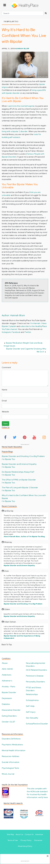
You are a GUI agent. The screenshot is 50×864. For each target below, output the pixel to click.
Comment (6, 367)
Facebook (16, 332)
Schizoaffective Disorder (37, 723)
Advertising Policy (25, 846)
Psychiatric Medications (12, 744)
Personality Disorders (35, 681)
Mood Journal (8, 774)
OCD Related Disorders (36, 670)
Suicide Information (10, 762)
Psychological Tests (10, 768)
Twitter (28, 332)
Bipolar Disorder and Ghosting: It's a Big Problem (23, 456)
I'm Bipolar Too (8, 459)
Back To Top (7, 644)
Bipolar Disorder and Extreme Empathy (19, 464)
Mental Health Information (13, 750)
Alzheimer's (7, 680)
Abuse (5, 663)
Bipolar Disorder (9, 692)
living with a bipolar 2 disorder (15, 131)
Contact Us (29, 834)
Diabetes (6, 704)
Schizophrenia (32, 700)
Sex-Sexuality (32, 718)
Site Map (10, 834)
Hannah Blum (22, 49)
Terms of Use (13, 840)
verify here (43, 797)
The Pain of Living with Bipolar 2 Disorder (20, 487)
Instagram (6, 332)
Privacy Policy (26, 840)
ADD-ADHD (7, 669)
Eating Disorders (9, 716)
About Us (19, 834)
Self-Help (30, 706)
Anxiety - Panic (8, 686)
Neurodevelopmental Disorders (35, 664)
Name (4, 389)
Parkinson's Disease (35, 676)
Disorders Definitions (11, 738)
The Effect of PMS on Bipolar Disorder (19, 479)
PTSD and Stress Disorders (33, 689)
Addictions (6, 675)
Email (4, 400)
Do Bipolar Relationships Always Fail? (18, 472)
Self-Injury (30, 712)
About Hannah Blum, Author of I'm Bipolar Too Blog (24, 536)
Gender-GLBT (8, 721)
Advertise (39, 834)
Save (5, 423)
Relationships (32, 694)
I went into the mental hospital (20, 106)
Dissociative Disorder (11, 710)
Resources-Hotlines (10, 756)
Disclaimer (38, 840)
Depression (7, 698)
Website (5, 411)
